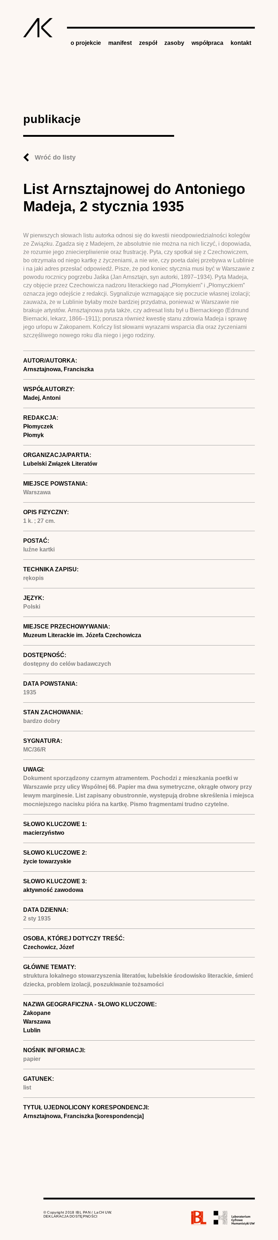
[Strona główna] (38, 27)
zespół (148, 43)
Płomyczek (38, 426)
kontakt (241, 43)
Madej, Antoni (41, 398)
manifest (120, 43)
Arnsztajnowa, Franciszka (58, 369)
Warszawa (37, 1022)
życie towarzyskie (47, 861)
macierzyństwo (43, 833)
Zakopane (37, 1013)
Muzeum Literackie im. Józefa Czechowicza (82, 635)
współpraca (207, 43)
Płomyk (33, 435)
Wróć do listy (55, 157)
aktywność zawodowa (53, 890)
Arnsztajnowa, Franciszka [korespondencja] (83, 1116)
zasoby (174, 43)
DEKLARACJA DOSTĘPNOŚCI (70, 1216)
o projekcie (86, 43)
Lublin (32, 1030)
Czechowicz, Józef (48, 947)
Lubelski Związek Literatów (60, 464)
